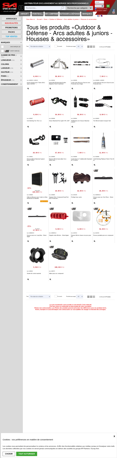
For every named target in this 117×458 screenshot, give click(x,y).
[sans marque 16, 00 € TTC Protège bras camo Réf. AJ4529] (81, 177)
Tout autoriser (27, 454)
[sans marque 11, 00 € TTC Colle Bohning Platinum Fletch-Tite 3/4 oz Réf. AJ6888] (103, 140)
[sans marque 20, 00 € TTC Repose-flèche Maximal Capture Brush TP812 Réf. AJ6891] (37, 139)
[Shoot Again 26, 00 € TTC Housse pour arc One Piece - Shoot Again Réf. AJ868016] (103, 177)
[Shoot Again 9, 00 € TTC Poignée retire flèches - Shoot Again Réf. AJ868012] (59, 216)
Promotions (11, 28)
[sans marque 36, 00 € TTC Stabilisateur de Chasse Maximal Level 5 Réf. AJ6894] (81, 101)
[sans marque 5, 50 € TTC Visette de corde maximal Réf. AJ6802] (37, 255)
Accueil (39, 19)
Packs (11, 32)
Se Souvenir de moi (101, 8)
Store (45, 19)
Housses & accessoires (89, 19)
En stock (59, 46)
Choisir (9, 454)
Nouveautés (11, 23)
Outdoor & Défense (55, 19)
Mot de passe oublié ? (101, 10)
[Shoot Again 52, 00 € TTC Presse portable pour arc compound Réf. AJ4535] (103, 217)
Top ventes (11, 36)
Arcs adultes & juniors (71, 19)
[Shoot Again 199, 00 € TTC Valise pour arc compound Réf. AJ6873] (59, 254)
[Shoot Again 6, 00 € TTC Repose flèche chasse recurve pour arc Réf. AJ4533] (81, 216)
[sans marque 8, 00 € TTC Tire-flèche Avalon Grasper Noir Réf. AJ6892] (103, 101)
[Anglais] (102, 16)
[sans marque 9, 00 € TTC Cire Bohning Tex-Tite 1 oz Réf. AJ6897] (37, 101)
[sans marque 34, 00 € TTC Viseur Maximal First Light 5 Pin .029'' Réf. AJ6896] (59, 101)
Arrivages (11, 19)
